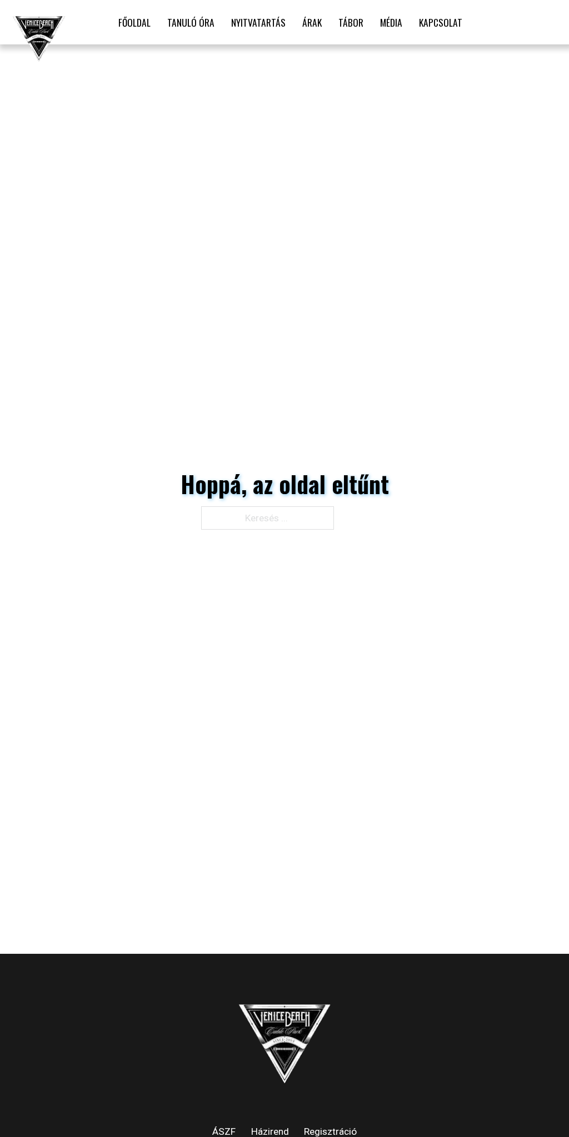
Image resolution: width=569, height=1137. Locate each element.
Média (391, 22)
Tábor (350, 22)
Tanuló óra (190, 22)
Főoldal (134, 22)
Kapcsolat (440, 22)
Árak (312, 22)
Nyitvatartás (258, 22)
